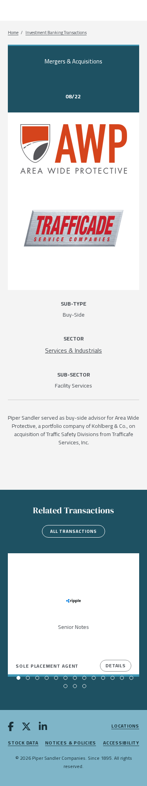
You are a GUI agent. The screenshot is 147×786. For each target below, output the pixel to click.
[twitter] (26, 728)
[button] (18, 678)
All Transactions (73, 531)
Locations (125, 726)
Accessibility (121, 743)
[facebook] (11, 728)
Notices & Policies (70, 743)
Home (13, 32)
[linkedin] (43, 728)
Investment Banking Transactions (56, 32)
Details (115, 665)
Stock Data (23, 743)
